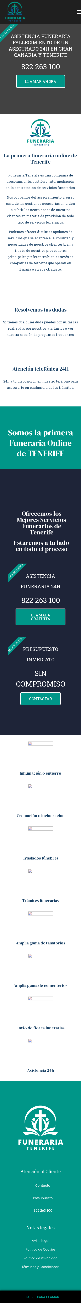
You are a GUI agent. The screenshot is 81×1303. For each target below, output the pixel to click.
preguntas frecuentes (56, 334)
